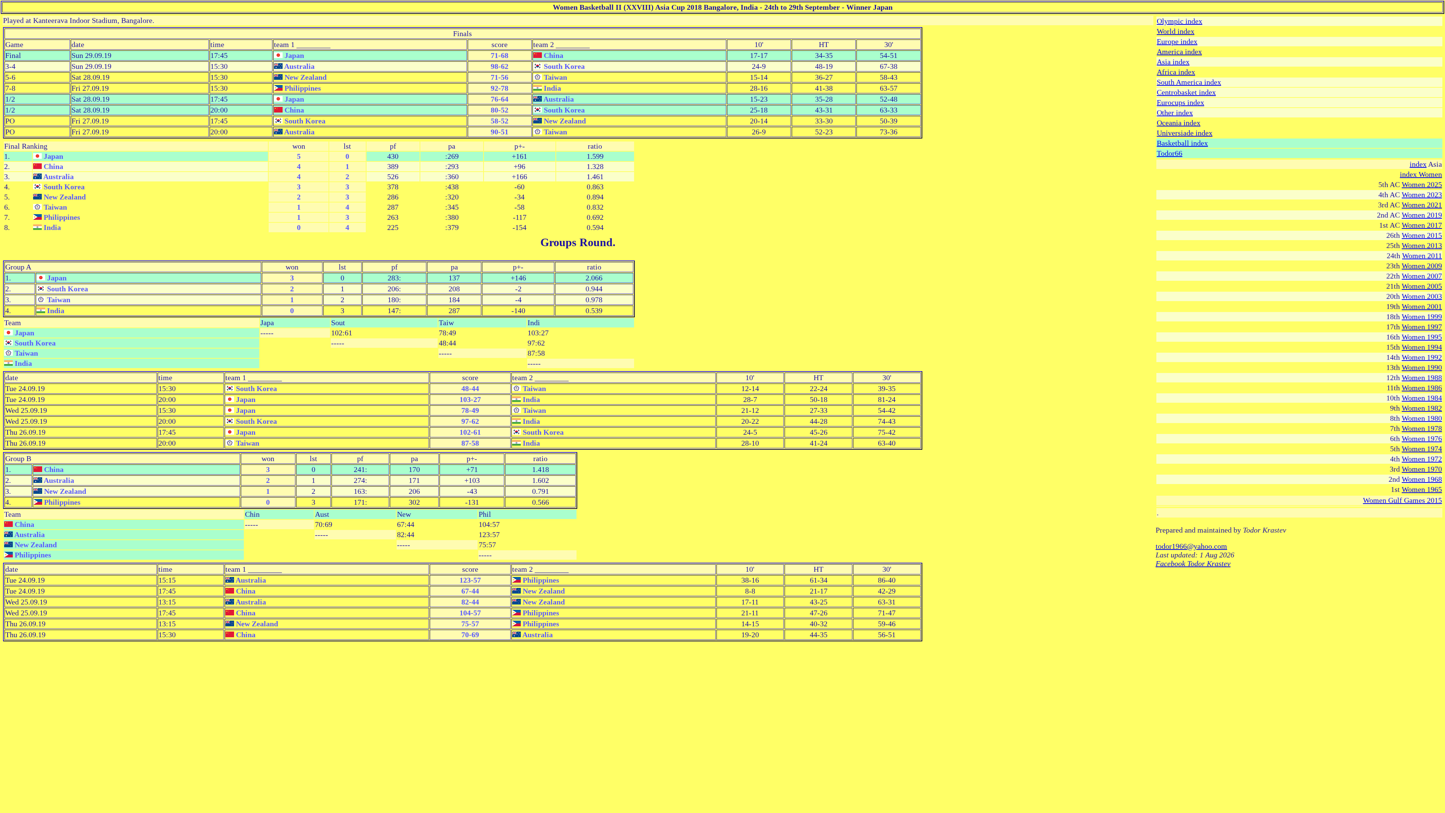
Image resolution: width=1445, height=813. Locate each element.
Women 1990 (1422, 367)
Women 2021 (1422, 205)
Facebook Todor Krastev (1193, 563)
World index (1175, 31)
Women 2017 (1422, 225)
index (1418, 164)
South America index (1189, 82)
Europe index (1177, 41)
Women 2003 (1422, 296)
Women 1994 (1422, 347)
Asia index (1173, 62)
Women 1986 (1422, 388)
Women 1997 (1422, 327)
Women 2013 (1422, 245)
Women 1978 (1422, 428)
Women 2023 (1422, 194)
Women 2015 (1422, 235)
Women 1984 (1422, 398)
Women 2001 (1422, 306)
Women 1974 (1422, 449)
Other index (1175, 112)
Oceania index (1178, 123)
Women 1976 (1422, 438)
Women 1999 (1422, 316)
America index (1179, 51)
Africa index (1176, 72)
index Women (1421, 174)
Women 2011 (1422, 255)
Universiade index (1184, 133)
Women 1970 (1422, 469)
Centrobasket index (1186, 92)
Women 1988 (1422, 377)
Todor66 (1169, 153)
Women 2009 (1422, 266)
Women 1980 (1422, 418)
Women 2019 (1422, 215)
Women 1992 (1422, 357)
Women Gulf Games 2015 (1402, 500)
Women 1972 (1422, 459)
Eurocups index (1180, 102)
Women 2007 (1422, 276)
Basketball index (1182, 143)
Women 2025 (1422, 184)
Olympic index (1179, 21)
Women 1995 (1422, 337)
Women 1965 (1422, 489)
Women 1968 (1422, 479)
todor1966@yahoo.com (1191, 546)
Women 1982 (1422, 408)
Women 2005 (1422, 286)
